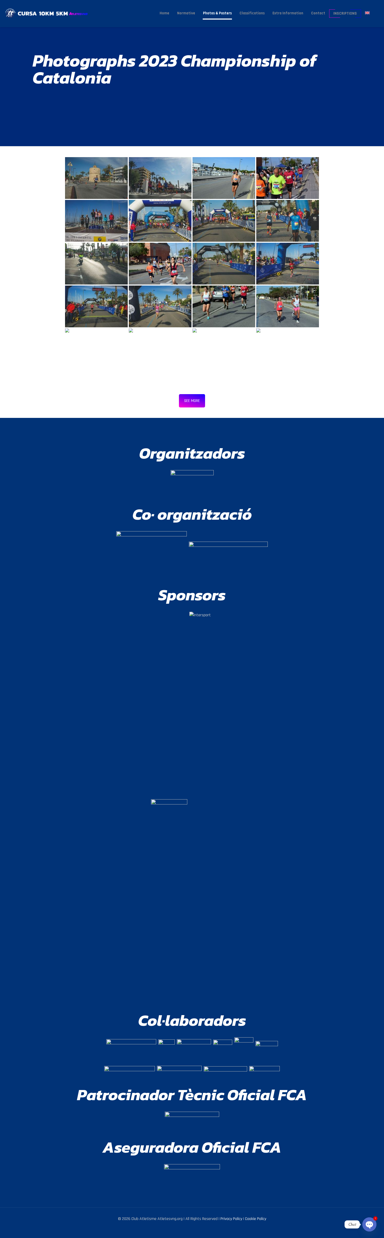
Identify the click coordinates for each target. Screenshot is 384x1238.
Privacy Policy (231, 1219)
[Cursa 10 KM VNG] (54, 13)
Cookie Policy (255, 1219)
